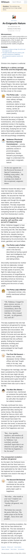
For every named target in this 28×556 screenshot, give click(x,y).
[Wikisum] (5, 2)
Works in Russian (5, 549)
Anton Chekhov (14, 20)
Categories (3, 547)
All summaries (21, 549)
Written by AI (10, 547)
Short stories (14, 549)
